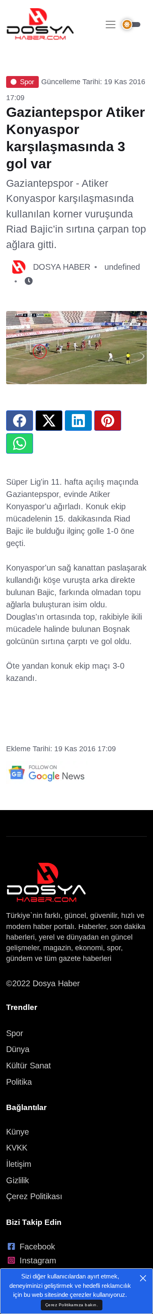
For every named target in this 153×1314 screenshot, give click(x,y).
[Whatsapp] (19, 443)
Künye (17, 1131)
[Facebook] (19, 420)
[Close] (143, 1278)
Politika (19, 1081)
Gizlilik (17, 1180)
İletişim (18, 1164)
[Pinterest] (107, 420)
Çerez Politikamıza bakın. (71, 1305)
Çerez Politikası (34, 1196)
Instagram (38, 1260)
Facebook (37, 1246)
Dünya (17, 1049)
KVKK (16, 1147)
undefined (122, 266)
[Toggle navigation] (110, 24)
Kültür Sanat (28, 1065)
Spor (27, 82)
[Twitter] (48, 420)
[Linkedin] (78, 420)
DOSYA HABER (61, 266)
